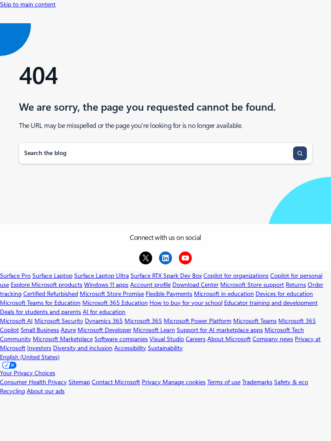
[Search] (300, 153)
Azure (68, 329)
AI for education (104, 311)
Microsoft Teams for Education (40, 302)
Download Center (195, 284)
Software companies (121, 338)
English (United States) (29, 357)
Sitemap (79, 382)
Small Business (40, 329)
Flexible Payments (169, 293)
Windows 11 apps (106, 284)
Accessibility (130, 348)
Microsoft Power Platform (197, 320)
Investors (39, 348)
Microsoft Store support (252, 284)
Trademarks (257, 382)
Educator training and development (271, 302)
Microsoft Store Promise (112, 293)
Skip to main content (28, 4)
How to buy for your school (186, 302)
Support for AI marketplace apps (220, 329)
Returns (296, 284)
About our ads (46, 391)
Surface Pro (15, 275)
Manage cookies (184, 382)
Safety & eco (291, 382)
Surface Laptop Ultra (101, 275)
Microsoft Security (58, 320)
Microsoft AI (16, 320)
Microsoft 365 (143, 320)
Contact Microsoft (116, 382)
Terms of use (223, 382)
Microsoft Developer (104, 329)
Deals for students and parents (40, 311)
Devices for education (284, 293)
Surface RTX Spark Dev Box (166, 275)
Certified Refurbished (50, 293)
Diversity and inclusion (82, 348)
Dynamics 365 (104, 320)
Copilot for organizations (236, 275)
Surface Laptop (52, 275)
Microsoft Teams (255, 320)
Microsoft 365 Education (115, 302)
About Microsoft (229, 338)
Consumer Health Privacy (33, 382)
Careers (196, 338)
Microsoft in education (224, 293)
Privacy (152, 382)
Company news (273, 338)
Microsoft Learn (154, 329)
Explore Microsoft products (46, 284)
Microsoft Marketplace (63, 338)
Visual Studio (167, 338)
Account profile (150, 284)
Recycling (12, 391)
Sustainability (165, 348)
